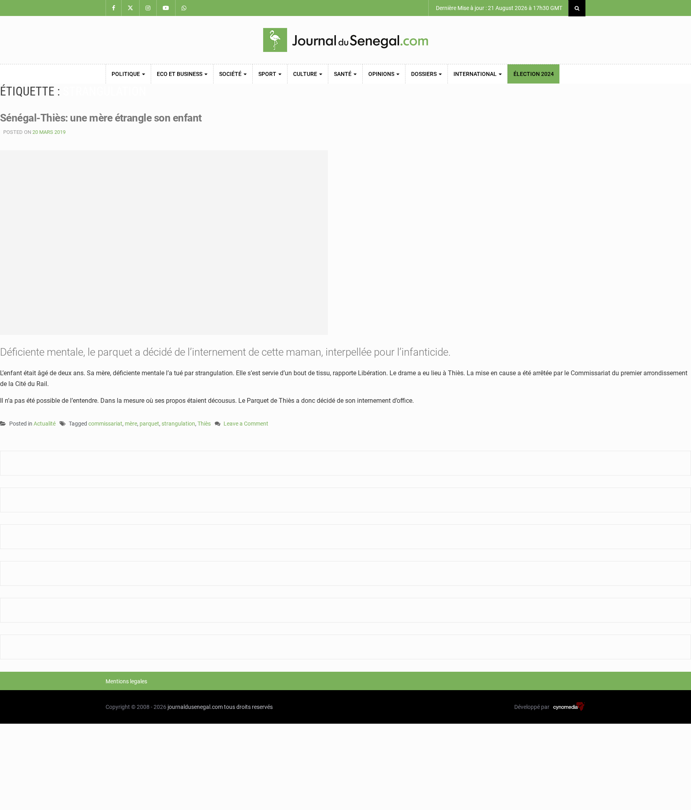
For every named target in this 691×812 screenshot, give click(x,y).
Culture (305, 74)
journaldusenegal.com (195, 707)
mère (131, 423)
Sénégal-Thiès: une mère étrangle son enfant (101, 118)
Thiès (204, 423)
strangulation (178, 423)
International (475, 74)
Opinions (381, 74)
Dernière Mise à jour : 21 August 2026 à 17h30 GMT (498, 8)
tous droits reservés (248, 707)
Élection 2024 (533, 74)
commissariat (105, 423)
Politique (126, 74)
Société (231, 74)
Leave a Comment (246, 424)
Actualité (45, 423)
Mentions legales (126, 681)
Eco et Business (180, 74)
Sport (268, 74)
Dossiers (424, 74)
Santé (343, 74)
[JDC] (345, 40)
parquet (149, 423)
